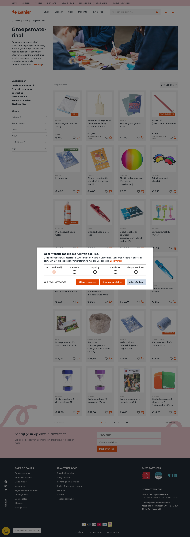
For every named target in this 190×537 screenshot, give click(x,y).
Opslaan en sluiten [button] (112, 282)
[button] (55, 282)
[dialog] (95, 268)
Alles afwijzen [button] (136, 282)
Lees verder (116, 261)
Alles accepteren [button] (87, 282)
